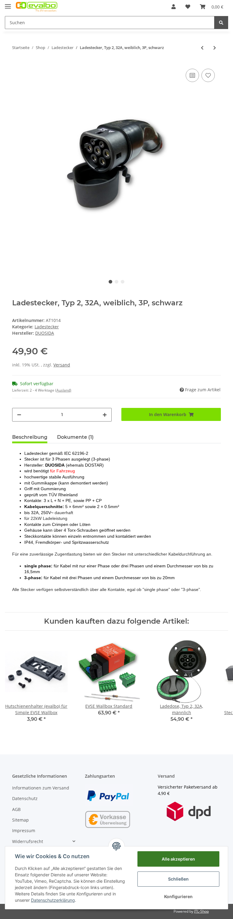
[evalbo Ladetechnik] (36, 7)
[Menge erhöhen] (104, 414)
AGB (16, 809)
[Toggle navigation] (8, 4)
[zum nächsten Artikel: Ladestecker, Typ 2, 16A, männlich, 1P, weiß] (214, 47)
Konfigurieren (178, 896)
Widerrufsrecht (27, 841)
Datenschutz (25, 798)
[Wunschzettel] (188, 7)
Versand (61, 365)
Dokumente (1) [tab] (75, 437)
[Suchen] (221, 22)
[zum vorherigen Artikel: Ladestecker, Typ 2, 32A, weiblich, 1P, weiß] (202, 47)
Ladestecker (47, 327)
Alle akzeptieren (178, 859)
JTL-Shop (201, 911)
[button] (174, 7)
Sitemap (20, 820)
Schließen (178, 878)
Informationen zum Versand (40, 788)
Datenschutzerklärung (53, 900)
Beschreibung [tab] (29, 437)
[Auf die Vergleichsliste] (192, 75)
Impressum (23, 830)
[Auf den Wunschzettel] (208, 75)
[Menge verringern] (19, 414)
